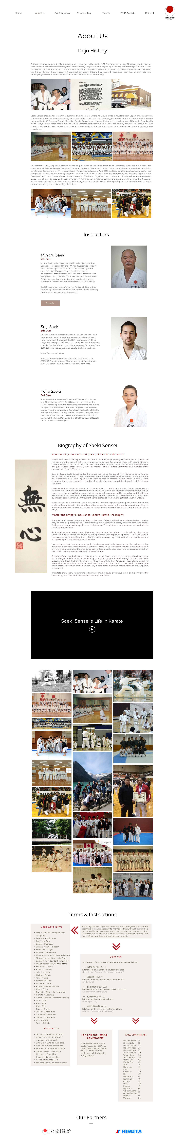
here (100, 1053)
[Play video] (92, 629)
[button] (50, 94)
